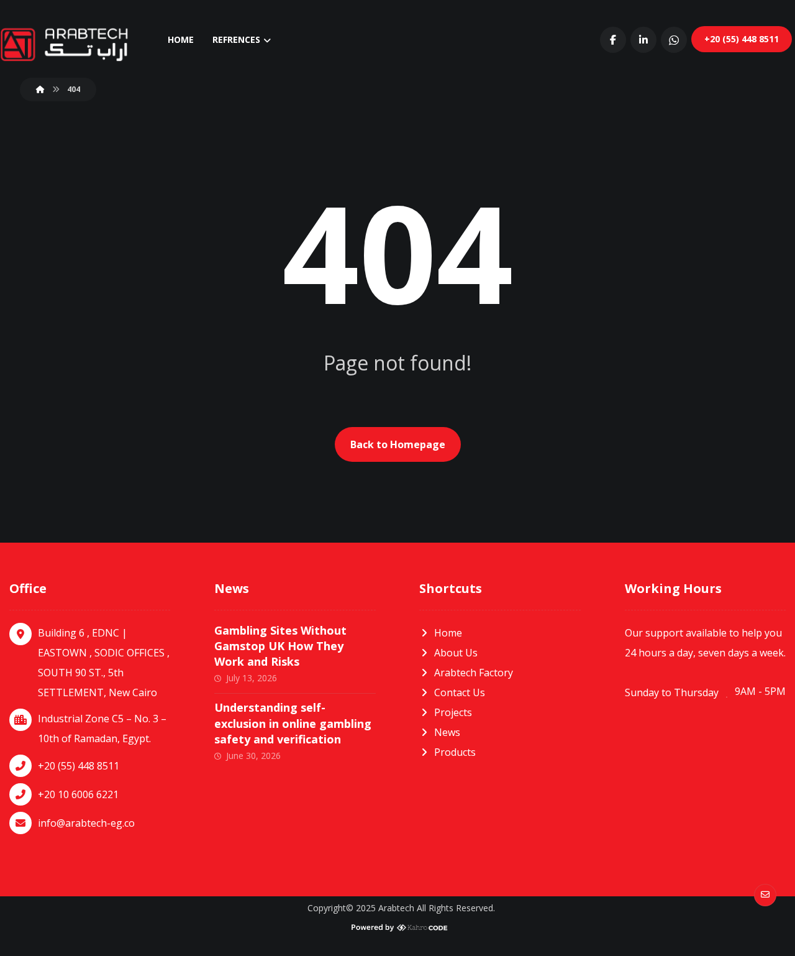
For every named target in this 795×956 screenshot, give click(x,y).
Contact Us (459, 692)
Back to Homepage (397, 444)
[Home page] (40, 89)
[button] (613, 40)
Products (455, 752)
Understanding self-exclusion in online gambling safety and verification (292, 723)
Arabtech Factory (473, 672)
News (447, 732)
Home (448, 633)
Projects (453, 712)
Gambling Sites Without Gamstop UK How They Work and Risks (280, 646)
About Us (456, 653)
